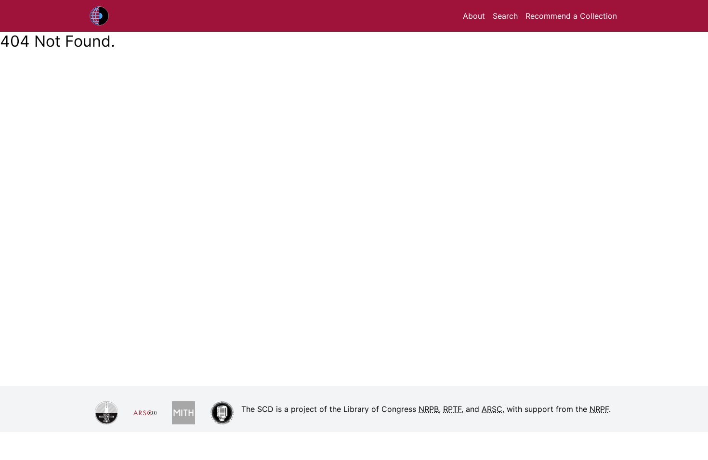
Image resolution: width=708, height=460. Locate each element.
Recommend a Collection (571, 16)
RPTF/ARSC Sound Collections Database (123, 16)
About (474, 16)
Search (505, 16)
